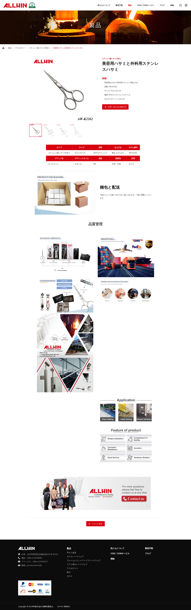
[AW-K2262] (62, 89)
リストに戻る (97, 523)
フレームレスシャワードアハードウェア (84, 560)
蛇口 (69, 572)
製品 (130, 5)
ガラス (69, 576)
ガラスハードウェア (75, 556)
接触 (172, 5)
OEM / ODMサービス (145, 5)
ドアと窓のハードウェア (77, 564)
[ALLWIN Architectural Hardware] (19, 5)
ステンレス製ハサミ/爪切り (39, 48)
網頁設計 (67, 606)
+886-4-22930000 (34, 558)
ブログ (162, 5)
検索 (180, 5)
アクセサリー (20, 48)
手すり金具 (71, 552)
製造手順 (119, 5)
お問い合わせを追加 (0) (117, 107)
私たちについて (104, 5)
